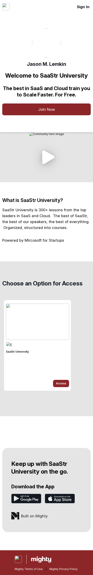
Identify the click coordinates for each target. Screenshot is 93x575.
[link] (37, 345)
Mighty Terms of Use (29, 569)
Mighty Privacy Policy (63, 569)
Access (61, 383)
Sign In (83, 7)
